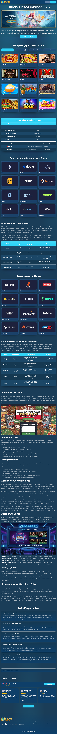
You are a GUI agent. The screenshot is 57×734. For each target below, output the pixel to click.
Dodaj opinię (49, 684)
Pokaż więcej (28, 706)
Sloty (49, 49)
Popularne (7, 49)
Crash (34, 49)
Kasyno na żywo (20, 49)
